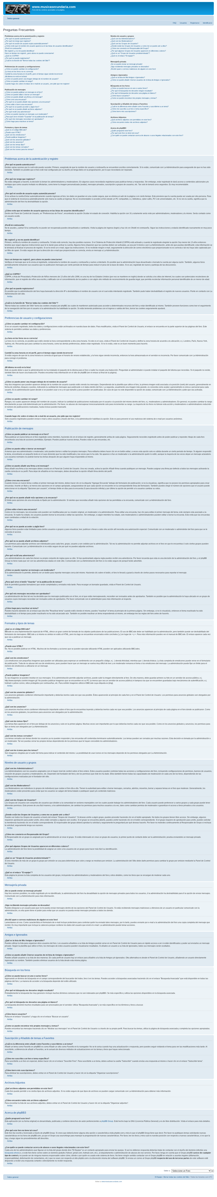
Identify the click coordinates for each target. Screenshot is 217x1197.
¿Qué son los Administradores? (123, 39)
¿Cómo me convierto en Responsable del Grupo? (130, 48)
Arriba (9, 172)
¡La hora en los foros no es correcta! (19, 71)
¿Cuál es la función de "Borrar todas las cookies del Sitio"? (27, 60)
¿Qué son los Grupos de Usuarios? (124, 43)
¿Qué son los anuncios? (14, 142)
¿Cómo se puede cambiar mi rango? (19, 81)
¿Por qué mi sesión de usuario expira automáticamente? (26, 43)
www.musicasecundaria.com (112, 1181)
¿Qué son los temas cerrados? (17, 147)
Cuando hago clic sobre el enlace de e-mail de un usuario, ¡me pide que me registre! (37, 84)
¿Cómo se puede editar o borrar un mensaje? (22, 94)
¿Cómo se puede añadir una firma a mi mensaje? (24, 97)
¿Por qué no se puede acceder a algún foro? (22, 107)
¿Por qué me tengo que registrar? (18, 41)
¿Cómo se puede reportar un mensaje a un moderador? (26, 114)
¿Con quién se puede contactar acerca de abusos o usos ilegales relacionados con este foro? (147, 135)
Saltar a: (167, 1171)
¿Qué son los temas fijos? (15, 145)
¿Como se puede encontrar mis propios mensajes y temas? (134, 98)
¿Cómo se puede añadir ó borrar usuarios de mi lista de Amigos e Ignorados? (140, 80)
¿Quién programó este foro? (121, 131)
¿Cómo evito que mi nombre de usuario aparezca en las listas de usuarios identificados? (39, 46)
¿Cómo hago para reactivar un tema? (19, 121)
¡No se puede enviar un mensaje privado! (126, 64)
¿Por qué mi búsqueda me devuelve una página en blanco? (133, 93)
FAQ (174, 23)
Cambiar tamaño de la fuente (210, 17)
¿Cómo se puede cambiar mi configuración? (22, 69)
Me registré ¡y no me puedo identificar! (19, 51)
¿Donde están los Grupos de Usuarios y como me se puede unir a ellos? (139, 46)
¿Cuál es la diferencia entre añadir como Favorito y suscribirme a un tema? (140, 106)
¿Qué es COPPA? (12, 56)
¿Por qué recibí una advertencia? (18, 112)
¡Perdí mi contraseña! (13, 48)
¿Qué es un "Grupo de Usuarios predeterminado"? (130, 53)
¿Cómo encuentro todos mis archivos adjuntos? (129, 122)
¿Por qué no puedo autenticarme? (18, 39)
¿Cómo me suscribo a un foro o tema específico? (130, 109)
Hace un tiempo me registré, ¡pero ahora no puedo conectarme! (29, 53)
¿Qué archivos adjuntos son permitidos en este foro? (131, 120)
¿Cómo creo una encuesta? (15, 99)
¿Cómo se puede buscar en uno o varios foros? (129, 88)
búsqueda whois (12, 1153)
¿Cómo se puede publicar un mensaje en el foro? (24, 92)
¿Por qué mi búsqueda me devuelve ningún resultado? (132, 91)
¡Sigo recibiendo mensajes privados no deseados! (130, 67)
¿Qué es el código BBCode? (16, 130)
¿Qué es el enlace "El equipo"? (122, 56)
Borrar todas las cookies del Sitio (176, 1177)
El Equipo (158, 1177)
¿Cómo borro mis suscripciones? (123, 111)
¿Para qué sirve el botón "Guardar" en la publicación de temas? (29, 117)
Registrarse (194, 23)
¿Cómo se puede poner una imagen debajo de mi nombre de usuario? (31, 79)
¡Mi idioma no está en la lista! (16, 76)
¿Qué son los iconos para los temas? (19, 149)
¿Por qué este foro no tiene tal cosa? (125, 133)
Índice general (13, 18)
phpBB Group (107, 1121)
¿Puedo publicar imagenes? (15, 137)
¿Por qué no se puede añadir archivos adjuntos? (23, 109)
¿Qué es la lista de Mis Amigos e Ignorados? (128, 77)
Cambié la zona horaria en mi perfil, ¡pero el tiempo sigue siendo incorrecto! (34, 74)
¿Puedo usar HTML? (13, 132)
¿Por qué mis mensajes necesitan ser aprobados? (24, 119)
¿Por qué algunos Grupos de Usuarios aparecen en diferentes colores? (138, 51)
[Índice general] (18, 8)
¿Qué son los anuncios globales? (18, 140)
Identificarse (207, 23)
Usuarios (183, 23)
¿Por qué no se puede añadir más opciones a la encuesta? (27, 102)
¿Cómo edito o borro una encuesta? (19, 104)
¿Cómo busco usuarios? (120, 96)
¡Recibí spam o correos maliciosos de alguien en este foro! (133, 69)
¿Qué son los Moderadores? (122, 41)
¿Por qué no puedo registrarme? (17, 58)
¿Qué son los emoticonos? (15, 135)
